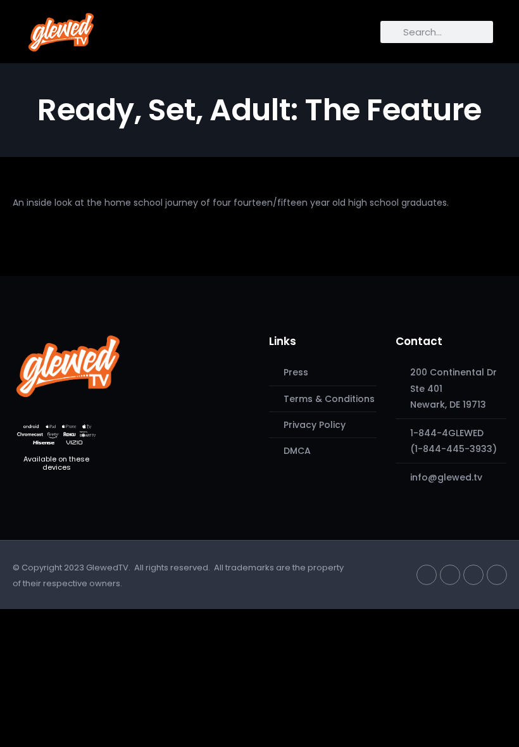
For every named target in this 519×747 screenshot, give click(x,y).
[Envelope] (497, 575)
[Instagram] (473, 575)
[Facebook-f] (450, 575)
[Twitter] (426, 575)
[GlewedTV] (68, 366)
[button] (111, 28)
